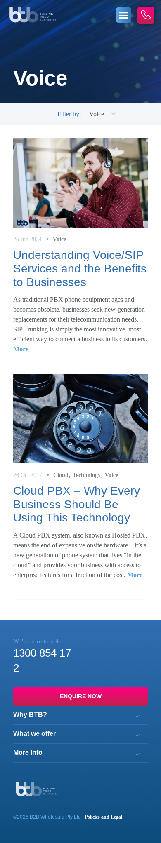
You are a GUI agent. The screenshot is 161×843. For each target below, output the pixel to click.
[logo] (33, 15)
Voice (59, 239)
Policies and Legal (103, 817)
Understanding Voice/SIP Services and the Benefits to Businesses (80, 268)
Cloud (61, 475)
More (20, 348)
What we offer (34, 733)
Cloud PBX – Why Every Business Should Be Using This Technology (76, 504)
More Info (28, 752)
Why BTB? (30, 714)
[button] (124, 15)
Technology (87, 475)
